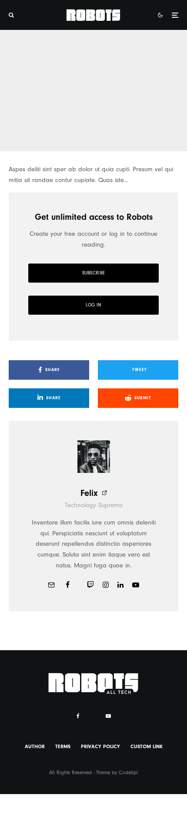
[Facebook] (78, 716)
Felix (89, 493)
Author (35, 746)
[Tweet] (44, 136)
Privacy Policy (100, 746)
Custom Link (146, 746)
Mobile (17, 93)
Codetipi (128, 772)
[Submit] (97, 136)
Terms (62, 746)
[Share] (18, 136)
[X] (92, 714)
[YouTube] (108, 716)
